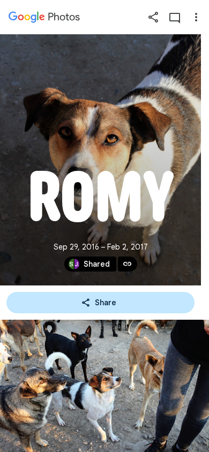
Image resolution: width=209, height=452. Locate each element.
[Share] (153, 17)
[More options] (196, 17)
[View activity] (174, 17)
